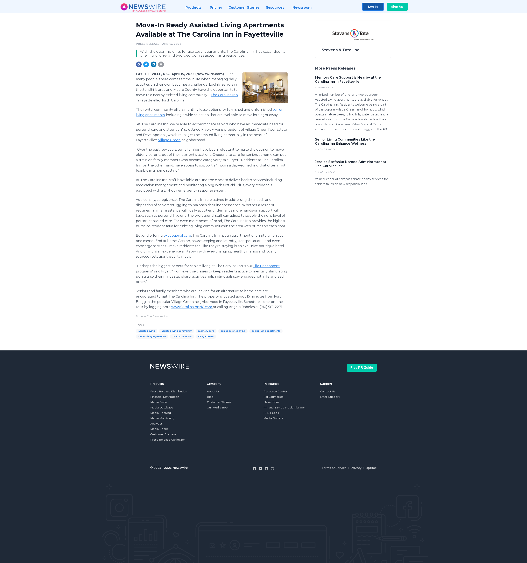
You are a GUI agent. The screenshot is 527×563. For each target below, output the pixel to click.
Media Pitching (160, 412)
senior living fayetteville (152, 336)
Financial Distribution (164, 396)
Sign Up (397, 6)
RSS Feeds (271, 412)
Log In (373, 6)
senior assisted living (233, 331)
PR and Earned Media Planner (284, 407)
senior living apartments (266, 331)
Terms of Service (334, 468)
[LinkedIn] (266, 468)
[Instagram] (272, 468)
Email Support (330, 396)
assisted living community (176, 331)
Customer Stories (219, 402)
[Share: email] (161, 64)
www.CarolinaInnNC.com (192, 307)
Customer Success (163, 434)
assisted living (146, 331)
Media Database (161, 407)
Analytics (156, 423)
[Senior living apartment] (265, 87)
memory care (206, 331)
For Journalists (273, 396)
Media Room (159, 428)
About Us (213, 391)
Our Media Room (218, 407)
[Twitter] (260, 468)
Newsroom (271, 402)
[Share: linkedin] (154, 64)
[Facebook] (254, 468)
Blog (210, 396)
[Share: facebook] (139, 64)
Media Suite (158, 402)
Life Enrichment (266, 266)
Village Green (169, 140)
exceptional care (177, 235)
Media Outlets (273, 418)
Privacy (356, 468)
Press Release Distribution (168, 391)
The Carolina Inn (224, 95)
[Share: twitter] (146, 64)
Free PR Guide (361, 367)
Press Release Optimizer (167, 439)
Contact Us (327, 391)
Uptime (371, 468)
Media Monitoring (162, 418)
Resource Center (275, 391)
